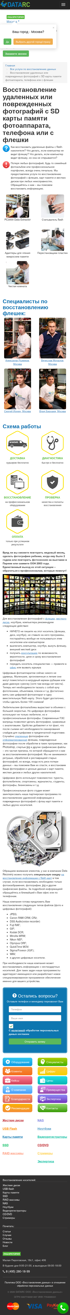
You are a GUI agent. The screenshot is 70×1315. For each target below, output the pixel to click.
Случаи (7, 1235)
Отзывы (7, 1238)
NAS (41, 1120)
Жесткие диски (13, 1120)
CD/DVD (43, 1145)
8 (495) (18, 1271)
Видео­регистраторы (52, 1137)
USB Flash (10, 1128)
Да (7, 41)
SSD (6, 1145)
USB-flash (8, 1189)
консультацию (29, 653)
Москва (12, 21)
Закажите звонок (16, 53)
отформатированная (15, 739)
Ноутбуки (44, 1128)
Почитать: (8, 1226)
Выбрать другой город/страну (33, 41)
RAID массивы (13, 1153)
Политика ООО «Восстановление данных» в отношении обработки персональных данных (35, 1284)
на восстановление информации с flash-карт (33, 876)
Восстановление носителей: (19, 1180)
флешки (50, 618)
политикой (18, 1030)
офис (13, 667)
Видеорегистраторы (14, 1210)
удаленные (21, 736)
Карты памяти (13, 1137)
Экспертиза (46, 1161)
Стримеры (45, 1153)
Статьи (7, 1231)
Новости (7, 1242)
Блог (5, 1246)
